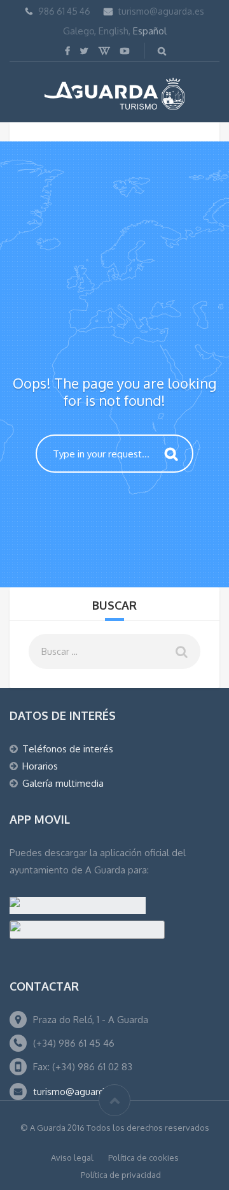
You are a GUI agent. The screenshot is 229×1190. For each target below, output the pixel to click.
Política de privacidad (121, 1175)
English (113, 31)
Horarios (40, 766)
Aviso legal (72, 1157)
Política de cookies (143, 1157)
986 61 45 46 (64, 11)
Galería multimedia (63, 783)
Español (150, 31)
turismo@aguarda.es (161, 11)
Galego (78, 31)
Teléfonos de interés (67, 749)
